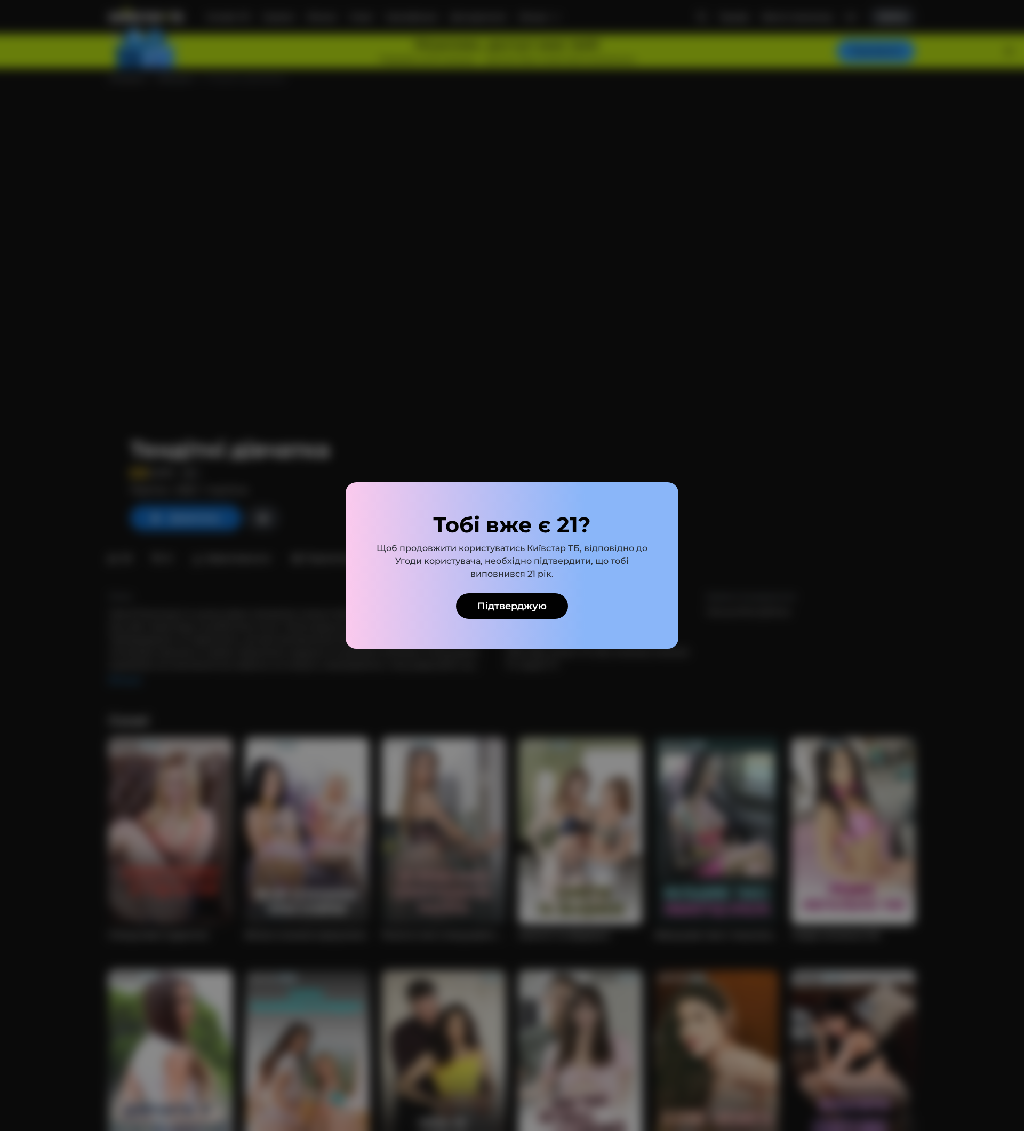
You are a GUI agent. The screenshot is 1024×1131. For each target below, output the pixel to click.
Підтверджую (512, 606)
